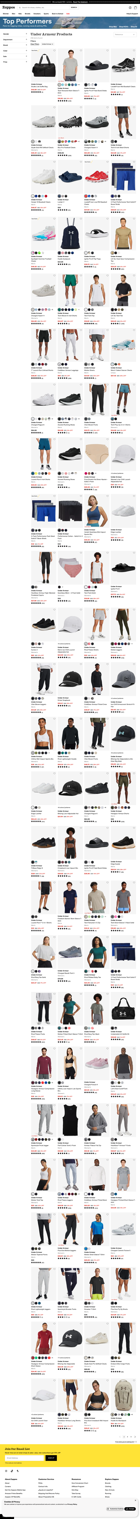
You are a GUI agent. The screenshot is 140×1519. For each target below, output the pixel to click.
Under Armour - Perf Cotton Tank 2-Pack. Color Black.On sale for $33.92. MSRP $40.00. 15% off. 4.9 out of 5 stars (70, 1129)
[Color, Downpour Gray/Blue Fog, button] (72, 84)
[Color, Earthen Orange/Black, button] (36, 1139)
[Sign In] (130, 8)
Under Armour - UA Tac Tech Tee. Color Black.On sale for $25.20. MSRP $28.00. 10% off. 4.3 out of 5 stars (123, 299)
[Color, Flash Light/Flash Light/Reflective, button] (36, 473)
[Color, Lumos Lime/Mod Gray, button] (89, 916)
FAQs (40, 1483)
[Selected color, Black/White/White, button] (86, 253)
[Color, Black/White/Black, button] (39, 141)
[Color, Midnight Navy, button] (66, 530)
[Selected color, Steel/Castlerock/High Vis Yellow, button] (112, 1194)
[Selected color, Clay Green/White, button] (86, 1028)
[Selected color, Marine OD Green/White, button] (112, 807)
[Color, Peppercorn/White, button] (115, 807)
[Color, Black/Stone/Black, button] (39, 196)
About (7, 1483)
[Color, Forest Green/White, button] (49, 1082)
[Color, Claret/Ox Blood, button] (89, 587)
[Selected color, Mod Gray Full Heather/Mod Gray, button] (86, 1139)
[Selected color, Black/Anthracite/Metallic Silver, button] (32, 862)
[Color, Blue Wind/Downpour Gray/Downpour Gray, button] (95, 141)
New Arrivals (109, 1490)
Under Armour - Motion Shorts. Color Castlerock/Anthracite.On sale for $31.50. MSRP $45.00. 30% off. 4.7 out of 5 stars (97, 353)
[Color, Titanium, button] (36, 530)
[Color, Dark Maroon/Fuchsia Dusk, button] (125, 643)
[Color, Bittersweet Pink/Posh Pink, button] (62, 862)
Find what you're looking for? (124, 1442)
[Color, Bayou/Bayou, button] (119, 1357)
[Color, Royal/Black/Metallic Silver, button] (72, 253)
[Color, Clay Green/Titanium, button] (128, 643)
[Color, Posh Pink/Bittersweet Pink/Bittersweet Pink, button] (62, 253)
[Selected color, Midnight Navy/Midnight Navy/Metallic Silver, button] (59, 253)
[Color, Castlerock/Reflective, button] (89, 1303)
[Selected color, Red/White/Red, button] (86, 196)
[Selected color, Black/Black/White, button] (59, 141)
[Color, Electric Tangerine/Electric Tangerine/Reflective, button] (49, 473)
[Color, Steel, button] (115, 196)
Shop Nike (113, 27)
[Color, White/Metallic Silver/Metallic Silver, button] (42, 253)
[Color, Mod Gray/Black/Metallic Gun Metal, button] (75, 419)
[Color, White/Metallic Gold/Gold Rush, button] (62, 141)
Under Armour (46, 44)
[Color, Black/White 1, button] (92, 643)
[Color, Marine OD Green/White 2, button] (39, 1357)
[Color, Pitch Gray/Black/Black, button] (89, 419)
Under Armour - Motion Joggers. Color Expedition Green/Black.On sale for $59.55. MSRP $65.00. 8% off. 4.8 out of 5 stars (123, 633)
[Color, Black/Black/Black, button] (66, 196)
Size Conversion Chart (80, 1483)
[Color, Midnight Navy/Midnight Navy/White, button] (39, 364)
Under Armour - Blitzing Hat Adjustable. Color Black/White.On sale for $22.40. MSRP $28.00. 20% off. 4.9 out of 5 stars (70, 1348)
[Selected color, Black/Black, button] (59, 753)
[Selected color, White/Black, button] (86, 309)
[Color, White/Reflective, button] (92, 1303)
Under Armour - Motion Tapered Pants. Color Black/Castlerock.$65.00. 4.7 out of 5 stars (43, 1238)
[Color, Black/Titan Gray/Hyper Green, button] (115, 364)
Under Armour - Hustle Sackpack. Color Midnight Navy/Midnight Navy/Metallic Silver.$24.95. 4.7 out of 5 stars (70, 243)
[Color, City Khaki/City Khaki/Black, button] (102, 141)
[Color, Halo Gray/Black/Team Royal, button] (66, 419)
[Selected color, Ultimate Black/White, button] (59, 862)
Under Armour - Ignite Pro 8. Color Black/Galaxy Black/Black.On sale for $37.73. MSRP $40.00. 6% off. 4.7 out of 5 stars (123, 577)
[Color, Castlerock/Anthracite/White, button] (66, 1303)
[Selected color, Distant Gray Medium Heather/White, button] (32, 971)
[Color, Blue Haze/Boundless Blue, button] (69, 862)
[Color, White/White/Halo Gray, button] (69, 473)
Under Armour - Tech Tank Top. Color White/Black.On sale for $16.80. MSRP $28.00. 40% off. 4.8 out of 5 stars (97, 299)
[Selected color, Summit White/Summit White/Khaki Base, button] (32, 309)
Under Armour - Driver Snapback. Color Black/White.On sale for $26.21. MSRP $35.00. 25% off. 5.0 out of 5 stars (70, 687)
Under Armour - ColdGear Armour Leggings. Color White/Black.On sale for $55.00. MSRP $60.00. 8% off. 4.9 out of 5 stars (70, 353)
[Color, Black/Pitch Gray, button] (128, 807)
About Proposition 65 (46, 1497)
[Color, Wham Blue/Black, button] (72, 309)
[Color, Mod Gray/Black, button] (119, 807)
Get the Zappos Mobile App (15, 1490)
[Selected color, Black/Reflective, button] (86, 1303)
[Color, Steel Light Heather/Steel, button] (122, 1082)
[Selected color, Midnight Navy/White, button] (59, 1303)
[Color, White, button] (119, 253)
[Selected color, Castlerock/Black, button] (112, 141)
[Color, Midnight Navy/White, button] (69, 309)
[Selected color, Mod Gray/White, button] (32, 1139)
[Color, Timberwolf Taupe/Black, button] (66, 84)
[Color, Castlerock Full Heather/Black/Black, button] (122, 1414)
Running (108, 1493)
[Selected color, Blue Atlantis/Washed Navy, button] (86, 1248)
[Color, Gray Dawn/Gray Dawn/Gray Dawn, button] (62, 196)
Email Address (12, 1458)
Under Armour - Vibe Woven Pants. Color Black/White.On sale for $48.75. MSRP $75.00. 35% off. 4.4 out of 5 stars (97, 742)
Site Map (75, 1490)
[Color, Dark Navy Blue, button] (115, 309)
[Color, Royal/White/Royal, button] (89, 196)
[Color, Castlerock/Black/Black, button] (66, 253)
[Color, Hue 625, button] (89, 473)
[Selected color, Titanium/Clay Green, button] (59, 84)
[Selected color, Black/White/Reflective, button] (112, 1303)
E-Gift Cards (76, 1497)
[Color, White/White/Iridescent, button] (89, 862)
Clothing (108, 1486)
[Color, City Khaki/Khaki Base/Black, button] (99, 807)
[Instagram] (6, 1471)
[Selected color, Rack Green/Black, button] (59, 309)
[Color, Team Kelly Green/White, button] (36, 1357)
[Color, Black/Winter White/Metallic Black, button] (92, 807)
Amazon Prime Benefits (13, 1493)
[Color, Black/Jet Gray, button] (66, 1028)
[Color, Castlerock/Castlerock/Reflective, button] (46, 364)
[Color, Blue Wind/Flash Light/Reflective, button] (39, 473)
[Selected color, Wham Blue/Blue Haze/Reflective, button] (32, 473)
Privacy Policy (72, 1504)
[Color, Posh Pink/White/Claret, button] (46, 309)
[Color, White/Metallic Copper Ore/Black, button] (72, 141)
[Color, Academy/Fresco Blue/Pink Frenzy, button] (36, 419)
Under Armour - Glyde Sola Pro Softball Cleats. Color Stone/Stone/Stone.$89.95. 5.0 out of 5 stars (97, 1348)
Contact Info (43, 1486)
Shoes (107, 1497)
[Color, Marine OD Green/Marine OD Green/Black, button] (89, 141)
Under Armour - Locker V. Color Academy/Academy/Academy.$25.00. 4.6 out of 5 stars (70, 186)
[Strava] (17, 1471)
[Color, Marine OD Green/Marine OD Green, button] (36, 1248)
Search (74, 7)
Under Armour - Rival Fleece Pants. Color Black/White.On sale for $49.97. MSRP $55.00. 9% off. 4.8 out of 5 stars (43, 1017)
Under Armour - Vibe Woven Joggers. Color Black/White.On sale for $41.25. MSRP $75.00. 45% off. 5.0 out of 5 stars (43, 687)
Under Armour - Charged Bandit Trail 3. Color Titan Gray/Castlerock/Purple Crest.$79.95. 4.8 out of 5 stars (70, 962)
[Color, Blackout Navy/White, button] (122, 643)
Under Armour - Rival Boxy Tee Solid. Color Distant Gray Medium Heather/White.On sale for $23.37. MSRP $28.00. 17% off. (43, 962)
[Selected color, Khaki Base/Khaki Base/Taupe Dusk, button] (112, 1414)
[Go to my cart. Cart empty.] (135, 8)
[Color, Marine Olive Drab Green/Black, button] (119, 1082)
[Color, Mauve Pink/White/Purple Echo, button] (42, 309)
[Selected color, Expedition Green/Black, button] (112, 643)
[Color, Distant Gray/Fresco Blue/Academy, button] (49, 309)
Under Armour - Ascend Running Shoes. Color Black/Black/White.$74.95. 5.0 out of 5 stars (70, 464)
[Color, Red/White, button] (42, 1082)
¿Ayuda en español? (45, 1490)
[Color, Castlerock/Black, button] (62, 309)
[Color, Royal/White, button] (46, 1082)
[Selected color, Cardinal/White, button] (32, 1357)
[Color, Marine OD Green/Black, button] (99, 916)
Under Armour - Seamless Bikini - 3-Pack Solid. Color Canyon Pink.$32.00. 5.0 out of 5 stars (70, 577)
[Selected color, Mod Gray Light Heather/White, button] (86, 643)
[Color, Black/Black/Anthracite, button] (39, 643)
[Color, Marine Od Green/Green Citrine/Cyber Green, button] (95, 807)
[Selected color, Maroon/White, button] (32, 1082)
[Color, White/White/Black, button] (92, 84)
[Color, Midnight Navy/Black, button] (39, 698)
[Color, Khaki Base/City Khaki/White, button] (72, 419)
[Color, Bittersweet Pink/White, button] (89, 643)
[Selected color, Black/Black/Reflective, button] (32, 364)
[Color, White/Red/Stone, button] (36, 141)
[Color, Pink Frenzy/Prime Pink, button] (115, 916)
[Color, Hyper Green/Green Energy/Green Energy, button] (39, 253)
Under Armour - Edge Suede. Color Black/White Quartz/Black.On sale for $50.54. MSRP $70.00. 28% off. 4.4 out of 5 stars (123, 851)
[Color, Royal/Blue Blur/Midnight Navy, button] (69, 141)
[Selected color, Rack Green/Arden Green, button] (59, 1028)
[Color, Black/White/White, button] (36, 253)
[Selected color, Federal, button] (112, 253)
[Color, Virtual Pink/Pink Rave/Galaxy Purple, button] (66, 141)
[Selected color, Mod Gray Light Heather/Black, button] (32, 1303)
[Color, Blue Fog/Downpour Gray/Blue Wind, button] (125, 1414)
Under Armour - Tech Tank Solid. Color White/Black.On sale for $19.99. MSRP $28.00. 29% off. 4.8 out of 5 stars (97, 577)
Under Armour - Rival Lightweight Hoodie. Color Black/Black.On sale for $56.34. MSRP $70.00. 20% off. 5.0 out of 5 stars (70, 742)
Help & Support (132, 14)
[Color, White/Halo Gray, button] (66, 862)
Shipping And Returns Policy (49, 1493)
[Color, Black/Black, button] (42, 753)
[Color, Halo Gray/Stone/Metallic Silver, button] (92, 1357)
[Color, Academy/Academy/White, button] (95, 84)
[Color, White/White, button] (39, 753)
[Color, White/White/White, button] (102, 807)
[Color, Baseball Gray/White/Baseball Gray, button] (95, 196)
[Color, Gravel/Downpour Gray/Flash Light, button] (62, 419)
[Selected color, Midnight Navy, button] (32, 530)
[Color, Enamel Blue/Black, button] (102, 916)
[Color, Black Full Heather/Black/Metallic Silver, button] (115, 1414)
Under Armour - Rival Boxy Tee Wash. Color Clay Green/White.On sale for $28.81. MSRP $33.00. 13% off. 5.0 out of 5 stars (97, 1017)
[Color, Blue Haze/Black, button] (62, 84)
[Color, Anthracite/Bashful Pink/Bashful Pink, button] (39, 309)
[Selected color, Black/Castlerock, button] (32, 1248)
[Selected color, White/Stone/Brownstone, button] (32, 196)
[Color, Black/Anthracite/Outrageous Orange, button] (69, 419)
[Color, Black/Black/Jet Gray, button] (89, 1414)
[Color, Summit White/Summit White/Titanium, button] (39, 807)
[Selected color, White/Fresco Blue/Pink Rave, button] (32, 253)
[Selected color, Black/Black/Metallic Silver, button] (112, 1028)
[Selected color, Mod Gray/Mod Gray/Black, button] (86, 141)
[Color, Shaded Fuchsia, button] (86, 473)
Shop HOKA (123, 27)
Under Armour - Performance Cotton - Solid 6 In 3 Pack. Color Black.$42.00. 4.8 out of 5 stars (70, 520)
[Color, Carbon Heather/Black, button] (49, 1139)
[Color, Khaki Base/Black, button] (42, 698)
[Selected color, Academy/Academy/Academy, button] (59, 196)
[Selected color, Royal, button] (112, 196)
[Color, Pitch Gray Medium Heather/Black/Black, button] (115, 1028)
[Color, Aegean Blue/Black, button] (75, 84)
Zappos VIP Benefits (12, 1497)
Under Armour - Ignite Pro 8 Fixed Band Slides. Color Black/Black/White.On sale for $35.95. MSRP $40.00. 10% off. (97, 851)
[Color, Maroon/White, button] (72, 1194)
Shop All (134, 27)
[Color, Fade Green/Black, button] (75, 309)
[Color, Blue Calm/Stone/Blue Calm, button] (42, 196)
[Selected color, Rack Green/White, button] (86, 971)
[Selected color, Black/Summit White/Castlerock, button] (32, 643)
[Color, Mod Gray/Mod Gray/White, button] (36, 364)
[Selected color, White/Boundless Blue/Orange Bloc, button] (112, 364)
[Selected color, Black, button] (112, 309)
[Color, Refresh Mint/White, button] (92, 587)
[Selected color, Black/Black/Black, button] (86, 84)
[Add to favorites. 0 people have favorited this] (54, 50)
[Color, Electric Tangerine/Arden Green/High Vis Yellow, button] (119, 364)
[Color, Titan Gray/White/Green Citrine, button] (92, 141)
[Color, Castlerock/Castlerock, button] (92, 916)
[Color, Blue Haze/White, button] (89, 1028)
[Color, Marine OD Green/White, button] (75, 1194)
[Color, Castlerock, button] (62, 530)
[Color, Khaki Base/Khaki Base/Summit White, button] (42, 419)
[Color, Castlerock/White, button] (36, 1082)
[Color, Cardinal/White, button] (69, 1194)
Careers (8, 1486)
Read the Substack (80, 2)
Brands (107, 1483)
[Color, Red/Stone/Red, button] (46, 196)
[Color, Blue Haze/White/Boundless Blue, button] (36, 862)
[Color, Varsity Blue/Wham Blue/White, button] (115, 1194)
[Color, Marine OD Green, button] (122, 309)
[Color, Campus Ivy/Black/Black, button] (128, 1414)
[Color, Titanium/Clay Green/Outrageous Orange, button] (89, 807)
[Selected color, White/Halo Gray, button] (32, 1194)
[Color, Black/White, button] (115, 141)
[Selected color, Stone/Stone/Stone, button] (86, 1357)
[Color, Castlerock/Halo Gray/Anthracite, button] (89, 84)
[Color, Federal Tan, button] (119, 309)
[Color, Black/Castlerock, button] (92, 364)
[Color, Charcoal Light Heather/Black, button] (36, 587)
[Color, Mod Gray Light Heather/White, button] (42, 1028)
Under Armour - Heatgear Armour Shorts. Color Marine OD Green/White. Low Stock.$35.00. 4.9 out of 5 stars (123, 797)
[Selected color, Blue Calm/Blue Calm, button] (59, 1194)
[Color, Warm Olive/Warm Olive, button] (36, 753)
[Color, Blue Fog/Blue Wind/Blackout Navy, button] (62, 473)
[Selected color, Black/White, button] (32, 587)
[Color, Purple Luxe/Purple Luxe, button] (39, 971)
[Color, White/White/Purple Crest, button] (42, 643)
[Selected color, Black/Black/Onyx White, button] (86, 419)
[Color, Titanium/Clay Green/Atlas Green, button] (72, 473)
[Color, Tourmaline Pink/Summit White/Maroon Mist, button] (36, 643)
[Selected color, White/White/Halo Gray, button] (32, 807)
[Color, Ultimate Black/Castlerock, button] (119, 643)
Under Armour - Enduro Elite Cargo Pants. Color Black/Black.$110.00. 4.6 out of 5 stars (123, 1348)
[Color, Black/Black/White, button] (69, 253)
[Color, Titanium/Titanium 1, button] (89, 364)
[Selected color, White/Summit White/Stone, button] (32, 141)
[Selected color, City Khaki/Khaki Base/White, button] (86, 916)
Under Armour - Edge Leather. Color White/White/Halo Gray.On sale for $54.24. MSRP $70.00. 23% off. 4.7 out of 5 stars (43, 797)
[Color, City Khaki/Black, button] (69, 753)
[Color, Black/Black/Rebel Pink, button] (39, 419)
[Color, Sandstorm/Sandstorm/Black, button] (89, 253)
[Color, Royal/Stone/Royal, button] (36, 196)
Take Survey (76, 1493)
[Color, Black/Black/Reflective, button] (46, 473)
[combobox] (43, 8)
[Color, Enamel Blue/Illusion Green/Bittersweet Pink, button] (46, 419)
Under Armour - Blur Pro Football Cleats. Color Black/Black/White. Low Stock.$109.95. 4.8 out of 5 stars (70, 131)
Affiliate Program (78, 1486)
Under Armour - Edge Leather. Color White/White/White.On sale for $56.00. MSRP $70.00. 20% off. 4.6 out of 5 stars (123, 520)
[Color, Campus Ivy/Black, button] (69, 84)
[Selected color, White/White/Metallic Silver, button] (32, 419)
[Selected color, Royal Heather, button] (112, 971)
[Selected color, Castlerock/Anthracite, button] (86, 364)
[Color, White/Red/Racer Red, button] (75, 141)
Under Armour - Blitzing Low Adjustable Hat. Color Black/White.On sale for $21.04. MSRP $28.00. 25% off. (70, 797)
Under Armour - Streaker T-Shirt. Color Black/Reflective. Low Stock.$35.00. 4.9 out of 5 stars (97, 1292)
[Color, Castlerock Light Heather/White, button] (36, 1028)
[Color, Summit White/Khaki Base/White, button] (75, 473)
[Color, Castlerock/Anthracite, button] (39, 1248)
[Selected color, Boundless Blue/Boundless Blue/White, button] (112, 419)
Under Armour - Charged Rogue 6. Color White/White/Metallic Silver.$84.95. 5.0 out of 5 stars (43, 408)
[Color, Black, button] (119, 196)
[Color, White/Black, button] (89, 698)
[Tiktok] (12, 1471)
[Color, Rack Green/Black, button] (62, 753)
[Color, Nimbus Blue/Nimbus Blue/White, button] (36, 309)
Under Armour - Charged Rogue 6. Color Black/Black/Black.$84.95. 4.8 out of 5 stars (97, 797)
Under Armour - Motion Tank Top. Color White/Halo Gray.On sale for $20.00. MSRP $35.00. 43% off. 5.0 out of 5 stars (43, 1183)
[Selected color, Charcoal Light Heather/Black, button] (112, 1139)
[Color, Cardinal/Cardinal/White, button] (42, 364)
